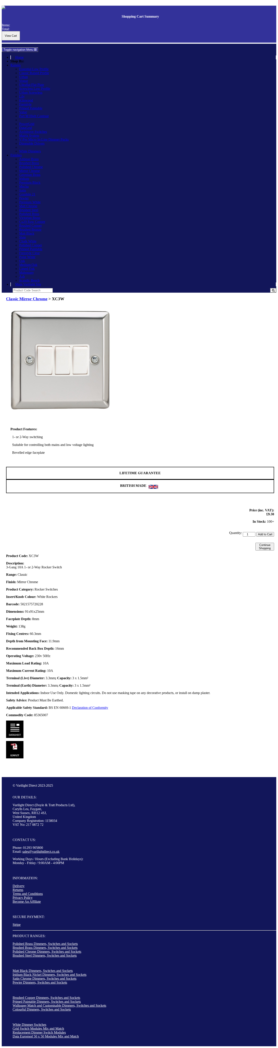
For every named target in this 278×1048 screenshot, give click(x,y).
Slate (22, 237)
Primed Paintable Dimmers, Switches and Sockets (47, 1001)
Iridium (24, 178)
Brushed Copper (30, 225)
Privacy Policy (23, 897)
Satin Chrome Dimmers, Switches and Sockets (44, 978)
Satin (22, 190)
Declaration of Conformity (90, 707)
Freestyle (25, 104)
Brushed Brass (29, 163)
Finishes (16, 155)
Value (23, 112)
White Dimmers (30, 151)
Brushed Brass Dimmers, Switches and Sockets (45, 948)
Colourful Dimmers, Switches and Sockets (42, 1009)
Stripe (17, 924)
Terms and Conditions (28, 894)
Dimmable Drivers (32, 143)
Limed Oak (27, 268)
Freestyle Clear (29, 253)
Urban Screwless (30, 92)
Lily (22, 96)
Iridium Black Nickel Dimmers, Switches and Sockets (49, 974)
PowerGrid (26, 124)
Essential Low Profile (34, 69)
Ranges (15, 65)
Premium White (30, 202)
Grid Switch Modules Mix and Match (38, 1028)
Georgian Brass (29, 175)
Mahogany (26, 272)
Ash (22, 276)
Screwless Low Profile (34, 88)
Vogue (23, 81)
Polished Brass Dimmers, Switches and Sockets (45, 944)
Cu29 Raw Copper (32, 222)
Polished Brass (29, 214)
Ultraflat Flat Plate (31, 85)
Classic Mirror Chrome (26, 299)
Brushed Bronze (30, 229)
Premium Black (29, 182)
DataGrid (25, 128)
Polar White (27, 257)
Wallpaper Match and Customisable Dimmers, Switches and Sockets (59, 1005)
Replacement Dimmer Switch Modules (39, 1032)
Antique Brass (29, 159)
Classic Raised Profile (34, 73)
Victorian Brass (29, 218)
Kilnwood (26, 100)
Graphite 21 (27, 194)
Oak (22, 261)
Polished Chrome (31, 167)
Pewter (24, 198)
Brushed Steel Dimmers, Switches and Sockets (45, 955)
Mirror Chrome (29, 171)
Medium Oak (28, 265)
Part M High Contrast (34, 116)
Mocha (24, 186)
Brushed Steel (28, 210)
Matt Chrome (28, 206)
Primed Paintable (30, 108)
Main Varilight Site (28, 284)
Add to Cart (265, 534)
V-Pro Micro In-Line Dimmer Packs (44, 139)
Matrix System (29, 135)
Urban (23, 77)
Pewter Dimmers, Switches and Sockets (40, 982)
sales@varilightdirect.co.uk (41, 851)
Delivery (19, 886)
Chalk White (27, 241)
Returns (18, 890)
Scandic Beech (29, 280)
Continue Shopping (265, 546)
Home (19, 57)
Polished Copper (30, 245)
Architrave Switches (33, 132)
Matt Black (26, 233)
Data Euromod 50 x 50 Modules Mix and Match (46, 1036)
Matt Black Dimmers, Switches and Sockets (43, 971)
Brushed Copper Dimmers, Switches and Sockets (46, 998)
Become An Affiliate (27, 901)
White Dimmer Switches (29, 1024)
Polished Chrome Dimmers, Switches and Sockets (47, 951)
